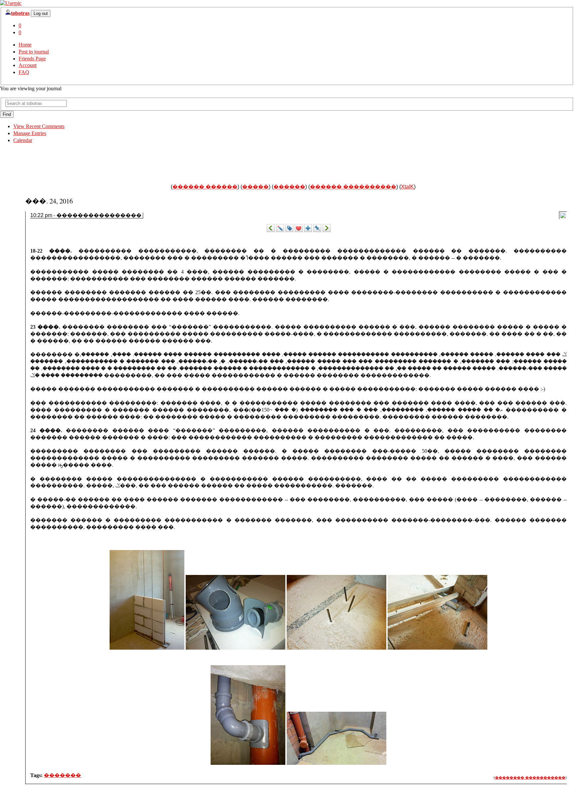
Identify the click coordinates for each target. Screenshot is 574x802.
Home (25, 44)
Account (28, 65)
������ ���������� (353, 187)
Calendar (22, 140)
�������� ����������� (530, 777)
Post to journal (34, 51)
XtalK (407, 187)
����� (255, 187)
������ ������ (205, 187)
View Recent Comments (38, 126)
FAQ (24, 72)
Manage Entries (29, 133)
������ (289, 187)
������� (62, 775)
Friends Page (32, 58)
